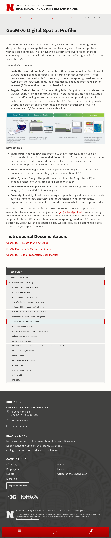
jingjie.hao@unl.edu (71, 212)
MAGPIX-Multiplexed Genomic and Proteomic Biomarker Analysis (39, 346)
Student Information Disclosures (27, 519)
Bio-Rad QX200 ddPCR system (25, 287)
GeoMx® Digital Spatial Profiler (26, 321)
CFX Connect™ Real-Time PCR (24, 297)
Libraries (11, 478)
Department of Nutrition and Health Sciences (34, 446)
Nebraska (9, 18)
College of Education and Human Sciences (34, 5)
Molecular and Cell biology (68, 18)
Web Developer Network (66, 514)
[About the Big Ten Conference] (11, 497)
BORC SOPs (15, 380)
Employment (14, 469)
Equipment (16, 272)
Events (10, 474)
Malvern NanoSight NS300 (23, 351)
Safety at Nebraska (81, 516)
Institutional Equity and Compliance (28, 516)
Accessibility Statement (91, 514)
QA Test (79, 514)
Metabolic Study (17, 365)
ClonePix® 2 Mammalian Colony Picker (28, 302)
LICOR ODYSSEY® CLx (21, 341)
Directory (11, 464)
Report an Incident (18, 485)
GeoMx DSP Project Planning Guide (27, 243)
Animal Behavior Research (21, 370)
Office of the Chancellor (72, 474)
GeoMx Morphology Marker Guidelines (29, 249)
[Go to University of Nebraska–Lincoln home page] (10, 7)
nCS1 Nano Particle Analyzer (24, 360)
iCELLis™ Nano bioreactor (23, 326)
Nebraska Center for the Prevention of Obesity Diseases (40, 441)
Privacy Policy (68, 516)
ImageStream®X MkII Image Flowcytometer (30, 331)
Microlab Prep (18, 356)
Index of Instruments (19, 278)
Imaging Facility (16, 375)
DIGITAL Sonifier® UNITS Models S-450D (29, 312)
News (60, 469)
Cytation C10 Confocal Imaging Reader (28, 307)
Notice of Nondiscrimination (53, 516)
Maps (60, 464)
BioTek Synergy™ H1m (21, 292)
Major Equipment (51, 18)
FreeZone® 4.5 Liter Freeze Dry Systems (29, 317)
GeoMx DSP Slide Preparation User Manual (32, 255)
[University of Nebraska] (30, 497)
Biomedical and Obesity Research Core (47, 8)
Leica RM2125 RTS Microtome (24, 336)
